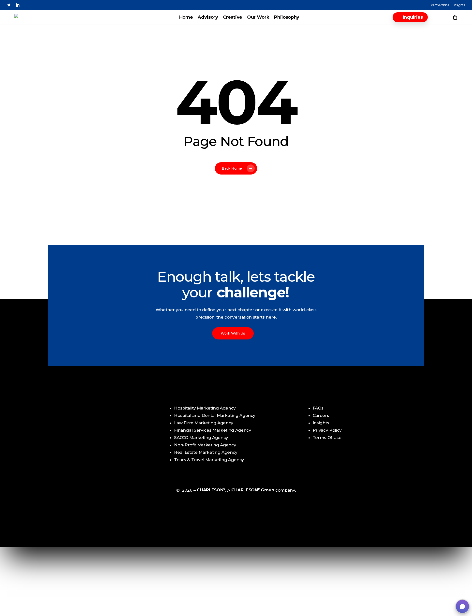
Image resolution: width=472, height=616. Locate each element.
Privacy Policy (327, 430)
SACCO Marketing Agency (201, 437)
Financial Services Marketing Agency (212, 430)
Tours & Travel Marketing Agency (209, 459)
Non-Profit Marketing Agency (205, 444)
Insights (321, 422)
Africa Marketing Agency (61, 426)
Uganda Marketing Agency (64, 448)
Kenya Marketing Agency (62, 433)
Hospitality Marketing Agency (205, 408)
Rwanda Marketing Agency (64, 441)
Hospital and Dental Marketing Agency (214, 415)
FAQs (318, 408)
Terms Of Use (327, 437)
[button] (462, 606)
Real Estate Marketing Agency (205, 452)
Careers (321, 415)
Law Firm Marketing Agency (203, 422)
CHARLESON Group (252, 489)
